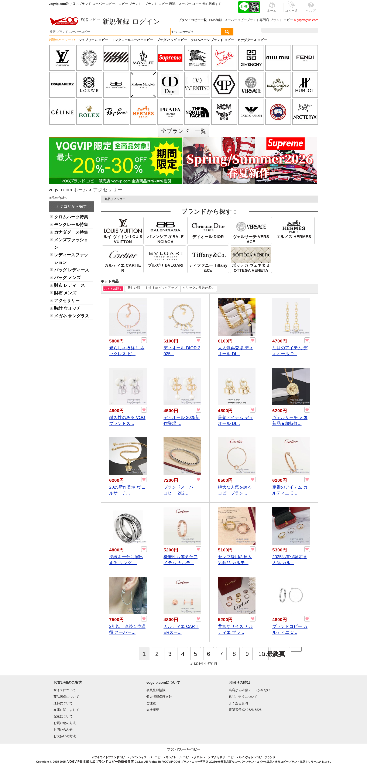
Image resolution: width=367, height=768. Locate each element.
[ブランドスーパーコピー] (75, 21)
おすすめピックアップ (161, 287)
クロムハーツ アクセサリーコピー (215, 757)
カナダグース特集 (71, 232)
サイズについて (65, 690)
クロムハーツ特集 (71, 216)
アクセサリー (107, 189)
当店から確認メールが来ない (249, 690)
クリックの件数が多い (199, 287)
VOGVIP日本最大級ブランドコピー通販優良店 (100, 761)
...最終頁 (273, 654)
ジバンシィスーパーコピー (146, 757)
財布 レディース (69, 285)
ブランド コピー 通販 (160, 4)
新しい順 (133, 287)
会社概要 (152, 710)
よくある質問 (238, 703)
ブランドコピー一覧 (192, 20)
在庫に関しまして (66, 710)
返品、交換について (243, 696)
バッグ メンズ (67, 277)
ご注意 (151, 703)
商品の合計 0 (58, 198)
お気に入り (291, 30)
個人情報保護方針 (159, 696)
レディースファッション (71, 258)
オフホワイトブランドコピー (109, 757)
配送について (63, 716)
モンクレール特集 (71, 224)
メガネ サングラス (71, 315)
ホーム (80, 189)
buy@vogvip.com (306, 20)
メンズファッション (71, 243)
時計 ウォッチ (67, 308)
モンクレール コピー (178, 757)
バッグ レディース (71, 270)
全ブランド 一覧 (183, 131)
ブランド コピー (281, 20)
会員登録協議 (155, 690)
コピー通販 (291, 13)
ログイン (146, 21)
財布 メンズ (65, 292)
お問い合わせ (63, 729)
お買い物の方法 (65, 723)
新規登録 (116, 21)
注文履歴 (272, 30)
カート (308, 30)
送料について (63, 703)
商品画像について (66, 696)
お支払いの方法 (65, 736)
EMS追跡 (215, 20)
